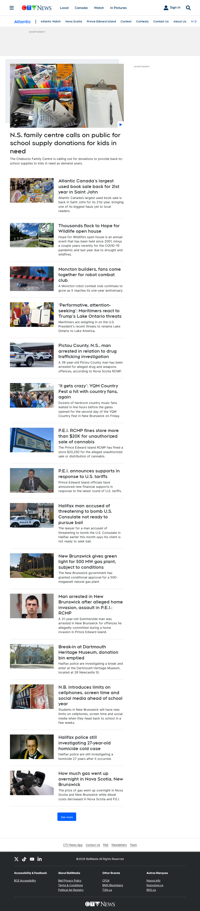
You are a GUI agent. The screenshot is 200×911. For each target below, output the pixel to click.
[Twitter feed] (16, 859)
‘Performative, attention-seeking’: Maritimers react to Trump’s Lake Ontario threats (89, 310)
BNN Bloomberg (112, 885)
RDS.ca (151, 889)
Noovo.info (153, 880)
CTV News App (73, 844)
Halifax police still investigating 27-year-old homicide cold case (84, 743)
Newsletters (119, 844)
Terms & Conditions (70, 885)
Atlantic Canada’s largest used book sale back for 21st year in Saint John (88, 186)
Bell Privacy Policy (69, 880)
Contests (142, 21)
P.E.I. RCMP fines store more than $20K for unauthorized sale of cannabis (88, 436)
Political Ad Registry (71, 889)
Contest (126, 21)
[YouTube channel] (32, 859)
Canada (81, 8)
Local (64, 8)
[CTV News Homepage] (36, 7)
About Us (179, 21)
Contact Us (161, 21)
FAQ (105, 844)
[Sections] (12, 8)
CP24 (105, 880)
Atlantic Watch (51, 21)
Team (133, 844)
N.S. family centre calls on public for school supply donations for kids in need (65, 143)
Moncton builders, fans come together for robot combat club (89, 275)
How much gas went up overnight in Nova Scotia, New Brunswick (90, 779)
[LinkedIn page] (40, 859)
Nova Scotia (73, 21)
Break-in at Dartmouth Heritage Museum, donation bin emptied (88, 652)
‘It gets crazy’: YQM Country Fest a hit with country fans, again (88, 391)
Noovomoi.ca (154, 885)
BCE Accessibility (25, 880)
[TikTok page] (24, 859)
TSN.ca (107, 889)
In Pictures (118, 8)
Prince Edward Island (101, 21)
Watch (99, 8)
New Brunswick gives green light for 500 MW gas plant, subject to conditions (87, 562)
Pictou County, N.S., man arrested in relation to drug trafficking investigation (87, 351)
